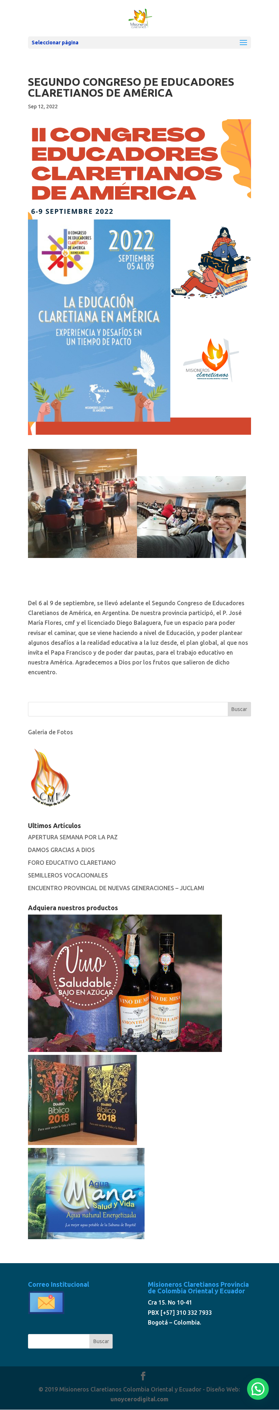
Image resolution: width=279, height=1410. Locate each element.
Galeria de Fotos (50, 732)
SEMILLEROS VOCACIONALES (68, 875)
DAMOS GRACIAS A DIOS (61, 850)
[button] (258, 1389)
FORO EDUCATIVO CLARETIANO (72, 862)
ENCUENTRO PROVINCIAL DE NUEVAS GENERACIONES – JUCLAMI (116, 888)
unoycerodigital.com (139, 1399)
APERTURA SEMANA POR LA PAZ (73, 837)
